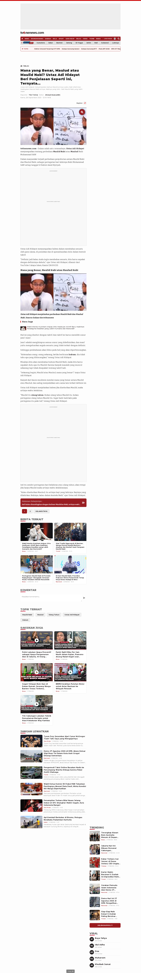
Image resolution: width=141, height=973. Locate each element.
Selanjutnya (41, 511)
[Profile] (115, 39)
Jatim (88, 43)
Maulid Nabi (59, 151)
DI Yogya (79, 43)
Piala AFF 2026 (104, 49)
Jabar (50, 43)
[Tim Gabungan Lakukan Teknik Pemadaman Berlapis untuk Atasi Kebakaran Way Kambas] (37, 704)
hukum (72, 354)
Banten (59, 43)
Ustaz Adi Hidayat (75, 148)
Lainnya (115, 43)
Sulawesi (105, 43)
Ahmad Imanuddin (52, 95)
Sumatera (41, 43)
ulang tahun (37, 395)
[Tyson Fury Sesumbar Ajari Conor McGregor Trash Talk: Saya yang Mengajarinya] (31, 741)
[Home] (32, 32)
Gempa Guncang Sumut (70, 49)
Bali (96, 43)
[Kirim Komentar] (84, 597)
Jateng (69, 43)
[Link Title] (21, 66)
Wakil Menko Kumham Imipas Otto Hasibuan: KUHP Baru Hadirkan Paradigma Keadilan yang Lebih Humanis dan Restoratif (55, 328)
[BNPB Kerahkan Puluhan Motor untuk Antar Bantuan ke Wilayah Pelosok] (70, 672)
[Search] (118, 39)
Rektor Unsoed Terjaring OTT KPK (47, 49)
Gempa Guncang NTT (89, 49)
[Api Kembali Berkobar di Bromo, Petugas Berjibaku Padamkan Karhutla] (31, 822)
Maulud (74, 151)
